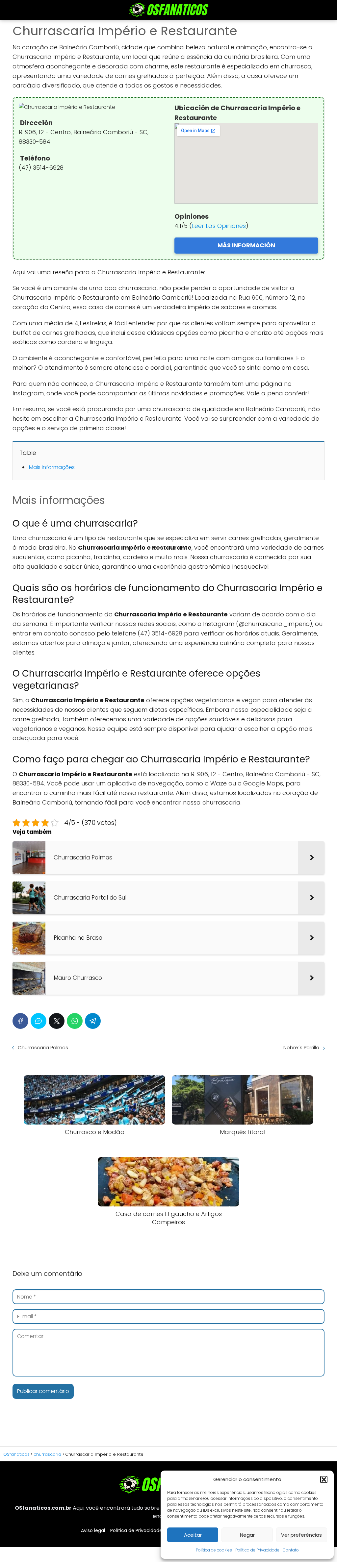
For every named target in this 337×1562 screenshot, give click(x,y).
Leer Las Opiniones (219, 226)
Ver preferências (301, 1534)
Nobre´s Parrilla (301, 1047)
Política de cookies (214, 1550)
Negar (247, 1534)
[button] (324, 1479)
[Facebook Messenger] (38, 1021)
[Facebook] (20, 1021)
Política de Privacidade (257, 1550)
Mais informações (52, 467)
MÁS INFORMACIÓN (246, 245)
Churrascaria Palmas (43, 1047)
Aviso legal (93, 1530)
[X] (57, 1021)
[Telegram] (93, 1021)
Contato (291, 1550)
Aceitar (193, 1534)
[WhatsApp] (75, 1021)
